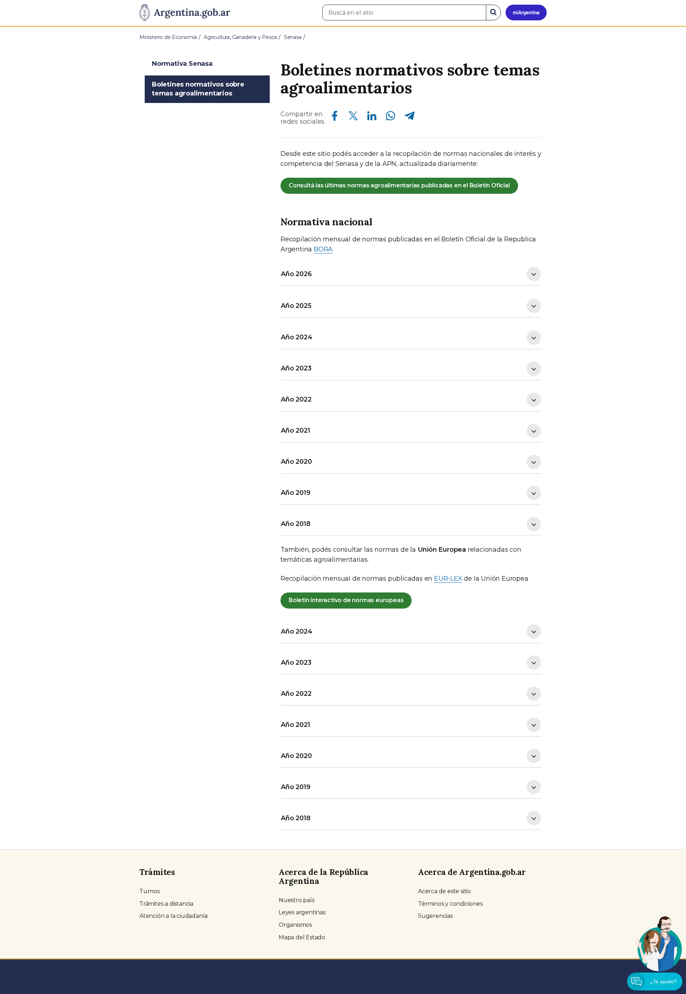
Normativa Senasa (182, 64)
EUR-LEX (448, 578)
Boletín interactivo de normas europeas (346, 600)
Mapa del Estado (302, 937)
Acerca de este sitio (444, 891)
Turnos (149, 891)
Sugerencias (435, 915)
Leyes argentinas (302, 912)
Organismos (295, 924)
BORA (323, 249)
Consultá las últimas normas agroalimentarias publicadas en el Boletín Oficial (399, 185)
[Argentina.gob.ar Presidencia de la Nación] (184, 13)
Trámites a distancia (166, 903)
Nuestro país (296, 900)
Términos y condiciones (450, 903)
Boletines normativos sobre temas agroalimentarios (198, 89)
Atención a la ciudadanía (173, 915)
